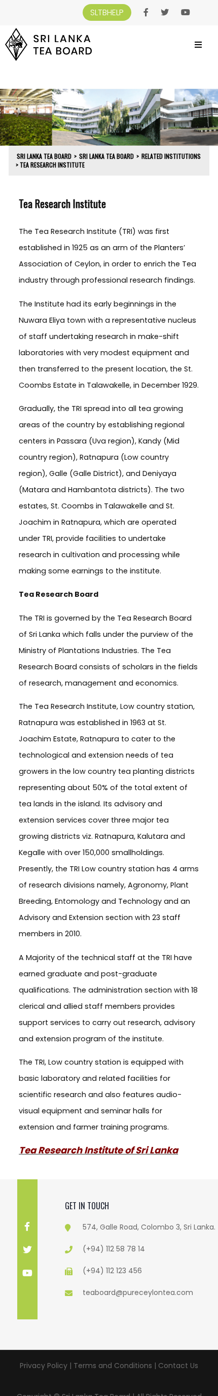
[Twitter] (165, 12)
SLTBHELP (107, 12)
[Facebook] (146, 12)
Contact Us (178, 1365)
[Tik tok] (27, 1296)
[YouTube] (185, 12)
